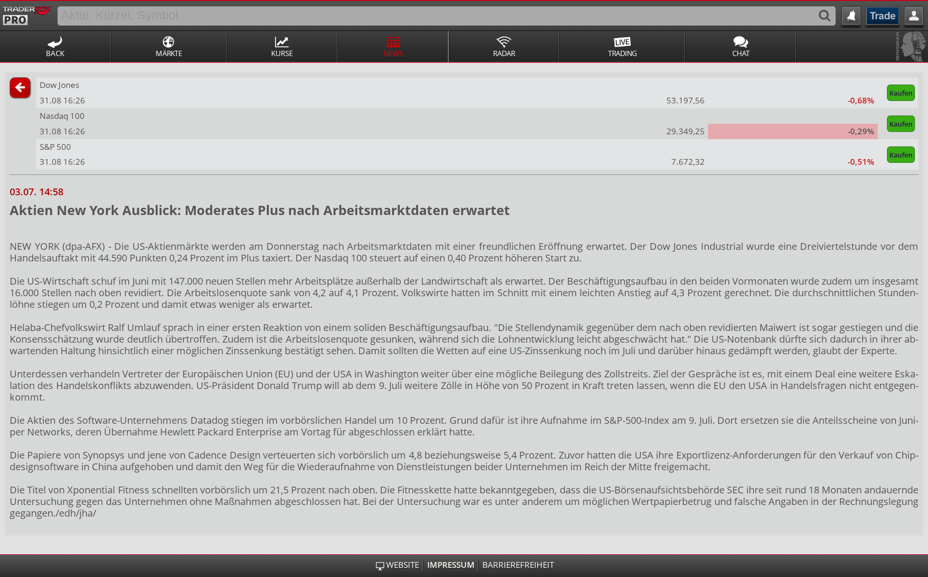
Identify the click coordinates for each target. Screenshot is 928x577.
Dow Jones (59, 84)
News (393, 53)
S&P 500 (55, 146)
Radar (504, 53)
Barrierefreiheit (518, 565)
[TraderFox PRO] (26, 14)
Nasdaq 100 (62, 115)
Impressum (451, 565)
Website (402, 565)
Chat (741, 53)
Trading (622, 53)
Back (55, 53)
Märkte (169, 53)
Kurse (282, 53)
